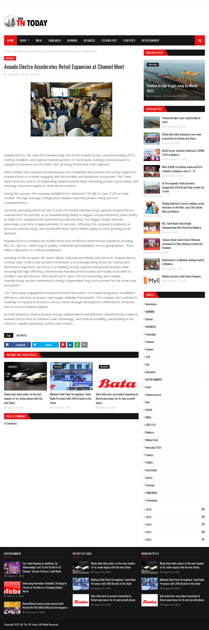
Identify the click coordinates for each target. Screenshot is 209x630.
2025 (175, 517)
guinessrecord (153, 395)
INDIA (148, 417)
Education (151, 372)
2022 (175, 540)
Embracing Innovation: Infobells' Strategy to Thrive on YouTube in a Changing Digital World (44, 587)
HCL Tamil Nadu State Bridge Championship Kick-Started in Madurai (181, 225)
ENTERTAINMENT (154, 379)
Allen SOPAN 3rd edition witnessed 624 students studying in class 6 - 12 (182, 169)
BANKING (150, 311)
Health (149, 410)
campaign (151, 334)
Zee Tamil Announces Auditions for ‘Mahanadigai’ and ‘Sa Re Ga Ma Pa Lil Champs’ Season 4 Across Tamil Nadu (41, 567)
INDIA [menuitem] (39, 40)
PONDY (149, 462)
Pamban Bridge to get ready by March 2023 (172, 88)
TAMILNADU (151, 493)
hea (148, 402)
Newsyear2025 (153, 447)
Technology (151, 500)
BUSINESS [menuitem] (89, 40)
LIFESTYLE (151, 425)
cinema (149, 349)
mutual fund (152, 440)
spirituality (151, 470)
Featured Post (154, 52)
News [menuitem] (23, 40)
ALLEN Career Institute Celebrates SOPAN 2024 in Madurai (183, 153)
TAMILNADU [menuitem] (54, 40)
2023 (175, 532)
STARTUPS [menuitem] (129, 40)
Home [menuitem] (10, 40)
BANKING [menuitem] (72, 40)
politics (149, 455)
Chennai (150, 342)
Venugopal (13, 74)
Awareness (151, 304)
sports (149, 478)
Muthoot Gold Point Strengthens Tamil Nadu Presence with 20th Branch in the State (70, 398)
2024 (175, 524)
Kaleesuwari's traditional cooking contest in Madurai (183, 262)
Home (7, 51)
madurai (150, 432)
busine (149, 319)
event (148, 387)
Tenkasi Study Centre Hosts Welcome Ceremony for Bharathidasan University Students (182, 244)
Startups (150, 485)
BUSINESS (19, 51)
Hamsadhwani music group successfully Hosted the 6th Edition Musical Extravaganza (45, 605)
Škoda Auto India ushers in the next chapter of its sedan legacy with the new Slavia (23, 398)
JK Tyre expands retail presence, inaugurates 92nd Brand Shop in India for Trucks (183, 187)
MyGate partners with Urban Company (181, 276)
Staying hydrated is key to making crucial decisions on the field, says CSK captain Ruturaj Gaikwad (183, 207)
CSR (148, 357)
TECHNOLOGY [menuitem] (109, 40)
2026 (175, 509)
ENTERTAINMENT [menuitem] (150, 40)
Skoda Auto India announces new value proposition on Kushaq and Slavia (181, 136)
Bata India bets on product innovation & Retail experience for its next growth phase (117, 398)
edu (147, 364)
